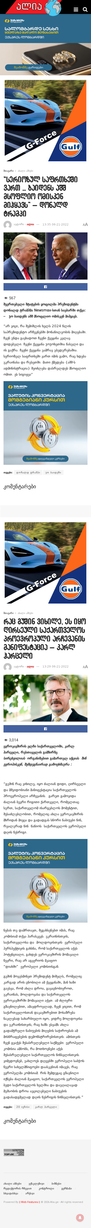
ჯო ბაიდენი (53, 472)
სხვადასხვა (11, 1193)
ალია (30, 224)
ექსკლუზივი (36, 1183)
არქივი (30, 1193)
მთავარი (9, 170)
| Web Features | (29, 1202)
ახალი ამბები (25, 170)
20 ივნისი (23, 1107)
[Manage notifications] (80, 1217)
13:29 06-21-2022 (55, 666)
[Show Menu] (76, 10)
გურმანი (66, 1188)
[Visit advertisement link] (46, 124)
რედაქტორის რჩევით (18, 1188)
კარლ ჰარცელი (46, 1107)
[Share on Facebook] (46, 286)
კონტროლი (46, 1188)
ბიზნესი (56, 1183)
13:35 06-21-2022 (55, 224)
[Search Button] (85, 10)
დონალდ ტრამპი (28, 472)
